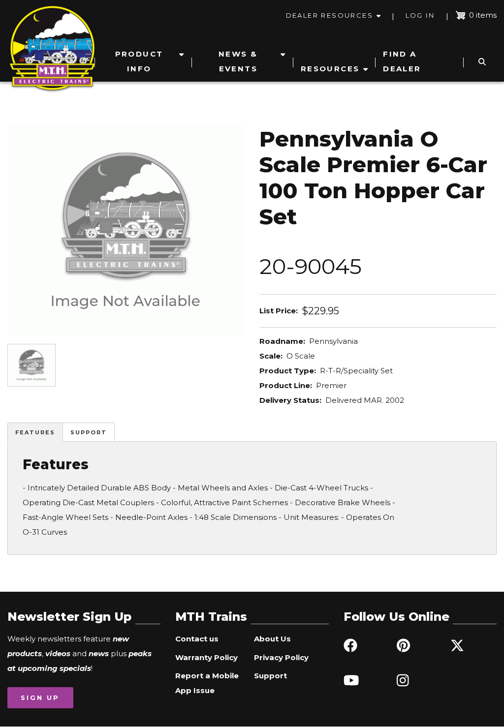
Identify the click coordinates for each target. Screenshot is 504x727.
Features (35, 432)
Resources (330, 68)
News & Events (238, 61)
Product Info (139, 61)
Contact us (197, 638)
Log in (420, 15)
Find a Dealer (402, 61)
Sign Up (40, 697)
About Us (272, 638)
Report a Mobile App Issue (207, 683)
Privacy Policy (281, 657)
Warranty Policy (206, 657)
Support (88, 432)
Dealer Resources (329, 15)
